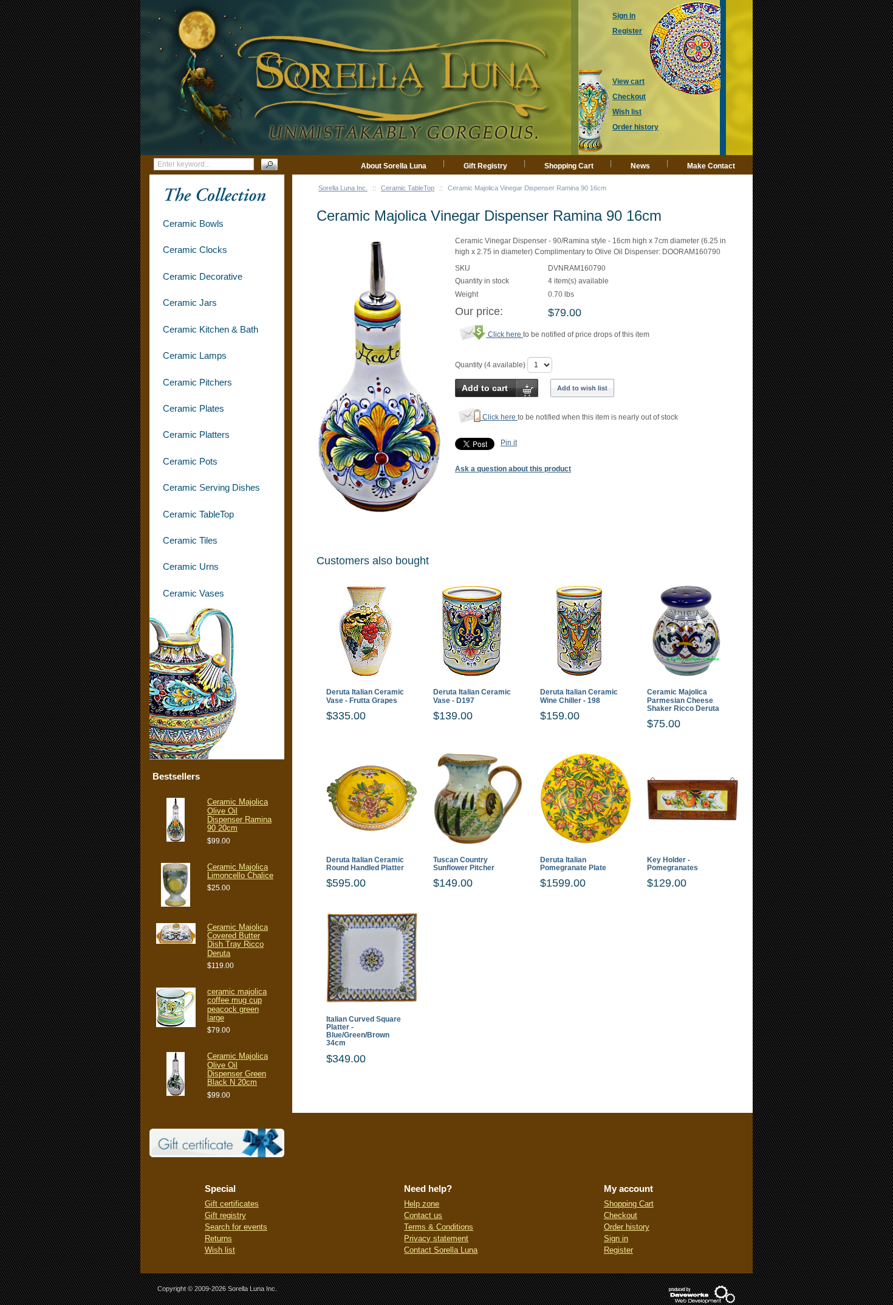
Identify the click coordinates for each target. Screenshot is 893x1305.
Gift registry (225, 1215)
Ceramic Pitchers (197, 382)
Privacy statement (436, 1238)
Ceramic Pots (190, 461)
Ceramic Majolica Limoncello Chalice (240, 871)
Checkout (620, 1215)
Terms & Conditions (438, 1226)
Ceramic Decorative (202, 276)
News (640, 166)
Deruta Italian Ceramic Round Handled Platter (365, 864)
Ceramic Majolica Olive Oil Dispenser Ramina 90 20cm (239, 814)
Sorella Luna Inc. (343, 188)
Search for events (236, 1226)
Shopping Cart (569, 166)
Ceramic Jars (190, 302)
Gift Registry (485, 166)
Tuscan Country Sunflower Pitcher (463, 864)
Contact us (423, 1215)
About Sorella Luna (393, 166)
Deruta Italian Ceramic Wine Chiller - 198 (579, 696)
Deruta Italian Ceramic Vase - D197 (472, 696)
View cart (628, 81)
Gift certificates (232, 1203)
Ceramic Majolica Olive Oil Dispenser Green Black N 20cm (237, 1069)
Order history (626, 1226)
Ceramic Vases (193, 593)
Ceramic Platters (196, 434)
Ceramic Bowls (193, 223)
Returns (218, 1238)
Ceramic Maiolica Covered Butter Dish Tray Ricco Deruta (237, 940)
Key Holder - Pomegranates (672, 864)
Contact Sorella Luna (440, 1250)
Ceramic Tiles (190, 540)
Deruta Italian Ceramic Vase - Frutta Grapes (365, 696)
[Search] (269, 164)
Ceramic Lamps (195, 355)
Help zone (421, 1203)
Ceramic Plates (193, 408)
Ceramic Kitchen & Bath (210, 329)
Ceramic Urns (191, 566)
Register (618, 1250)
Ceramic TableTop (407, 188)
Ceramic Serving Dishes (211, 487)
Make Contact (711, 166)
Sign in (616, 1238)
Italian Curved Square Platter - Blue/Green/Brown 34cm (363, 1032)
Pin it (509, 442)
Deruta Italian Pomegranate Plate (573, 864)
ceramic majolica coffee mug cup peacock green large (237, 1004)
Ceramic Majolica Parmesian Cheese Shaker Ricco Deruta (683, 700)
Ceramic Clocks (195, 249)
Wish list (220, 1250)
